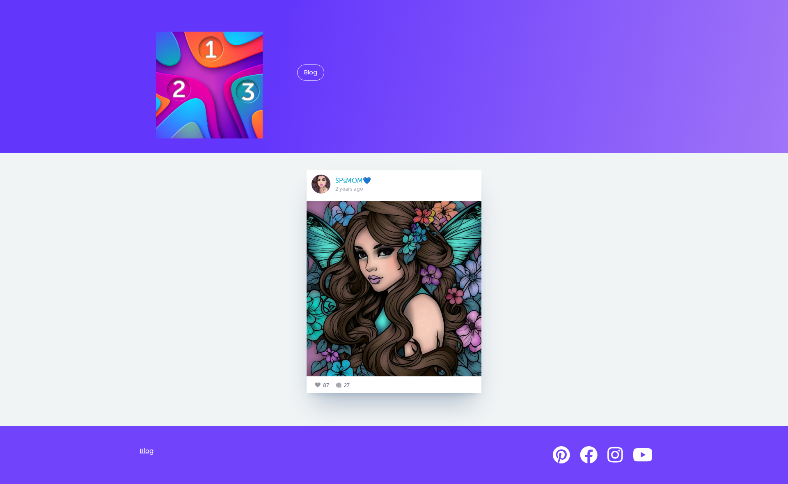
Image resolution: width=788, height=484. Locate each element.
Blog (310, 72)
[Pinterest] (561, 455)
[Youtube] (643, 455)
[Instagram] (615, 455)
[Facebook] (589, 455)
